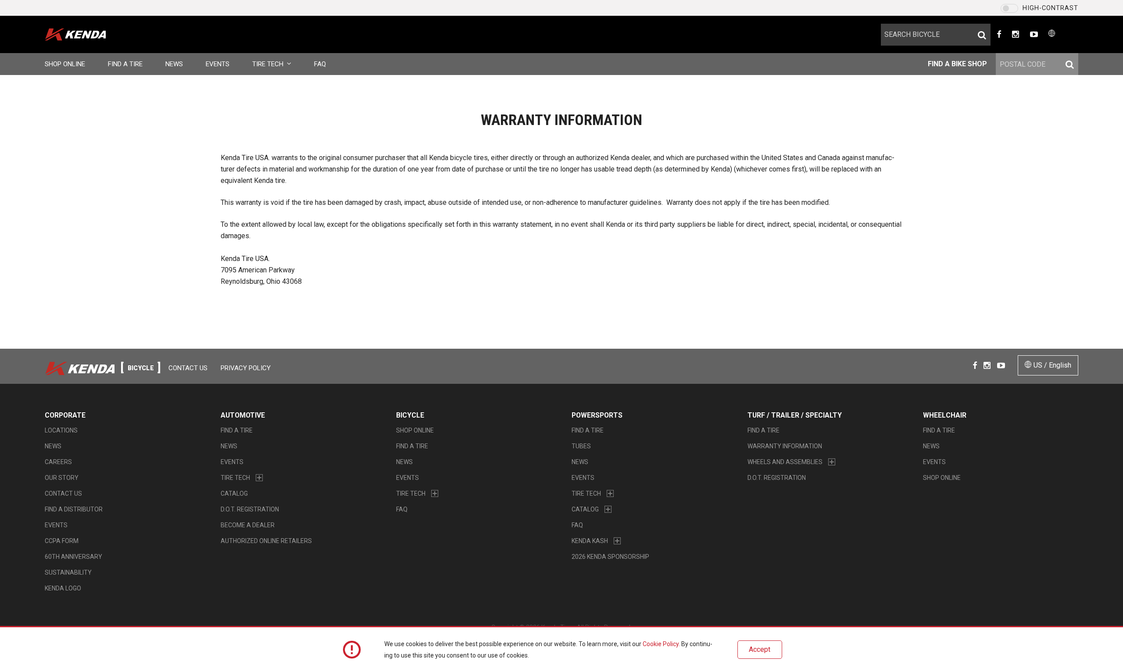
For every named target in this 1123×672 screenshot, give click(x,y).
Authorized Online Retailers (266, 540)
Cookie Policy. (661, 643)
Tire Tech (267, 64)
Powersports (597, 415)
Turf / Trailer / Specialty (794, 415)
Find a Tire (125, 64)
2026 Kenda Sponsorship (610, 556)
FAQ (320, 64)
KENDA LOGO (63, 588)
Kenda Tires (89, 34)
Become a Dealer (248, 525)
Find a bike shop (957, 64)
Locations (61, 430)
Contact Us (187, 368)
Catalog (234, 493)
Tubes (581, 446)
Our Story (62, 477)
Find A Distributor (74, 509)
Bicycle (410, 415)
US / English (1051, 365)
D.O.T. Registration (250, 509)
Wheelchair (944, 415)
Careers (58, 461)
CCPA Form (62, 540)
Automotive (243, 415)
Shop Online (65, 64)
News (174, 64)
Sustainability (68, 572)
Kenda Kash (590, 540)
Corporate (65, 415)
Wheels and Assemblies (785, 461)
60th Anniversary (73, 556)
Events (217, 64)
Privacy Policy (246, 368)
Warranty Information (784, 446)
